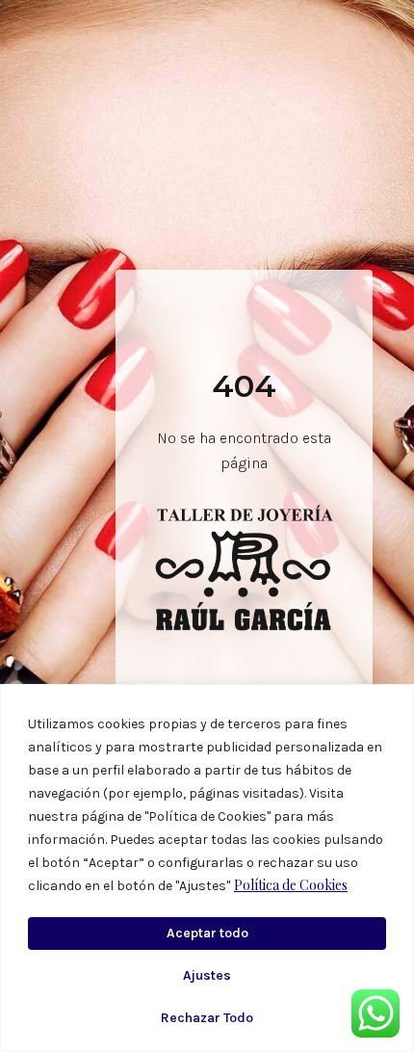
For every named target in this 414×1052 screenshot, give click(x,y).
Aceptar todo (207, 933)
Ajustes (207, 975)
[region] (207, 868)
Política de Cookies (291, 885)
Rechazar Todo (207, 1018)
